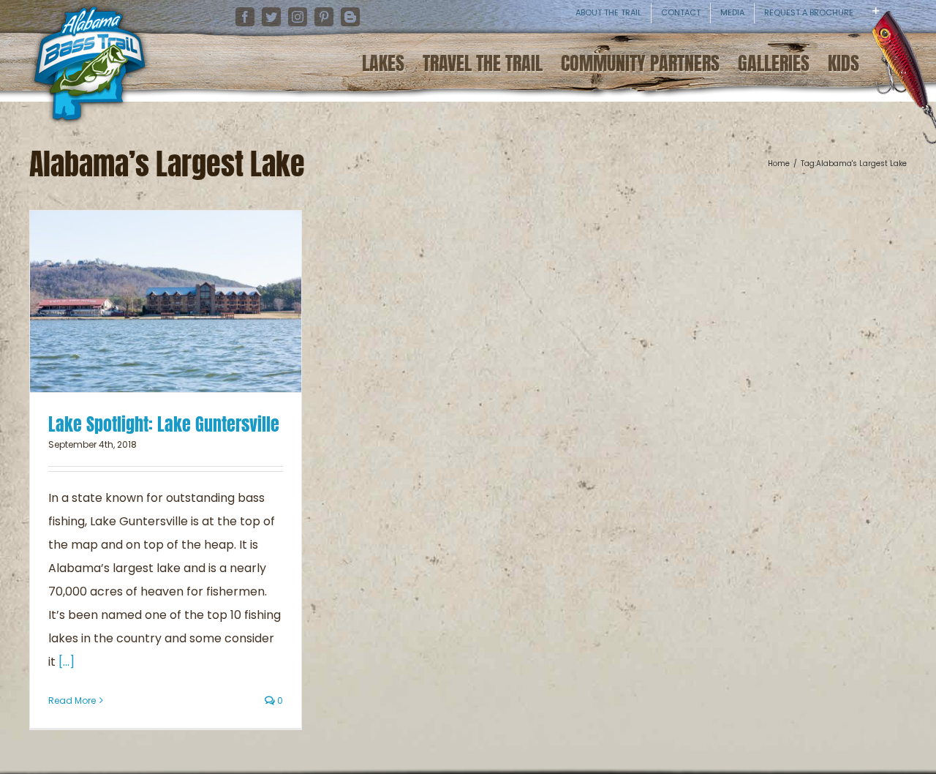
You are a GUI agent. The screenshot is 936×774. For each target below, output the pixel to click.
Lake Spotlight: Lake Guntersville (163, 424)
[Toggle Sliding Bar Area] (923, 22)
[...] (66, 661)
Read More (72, 700)
